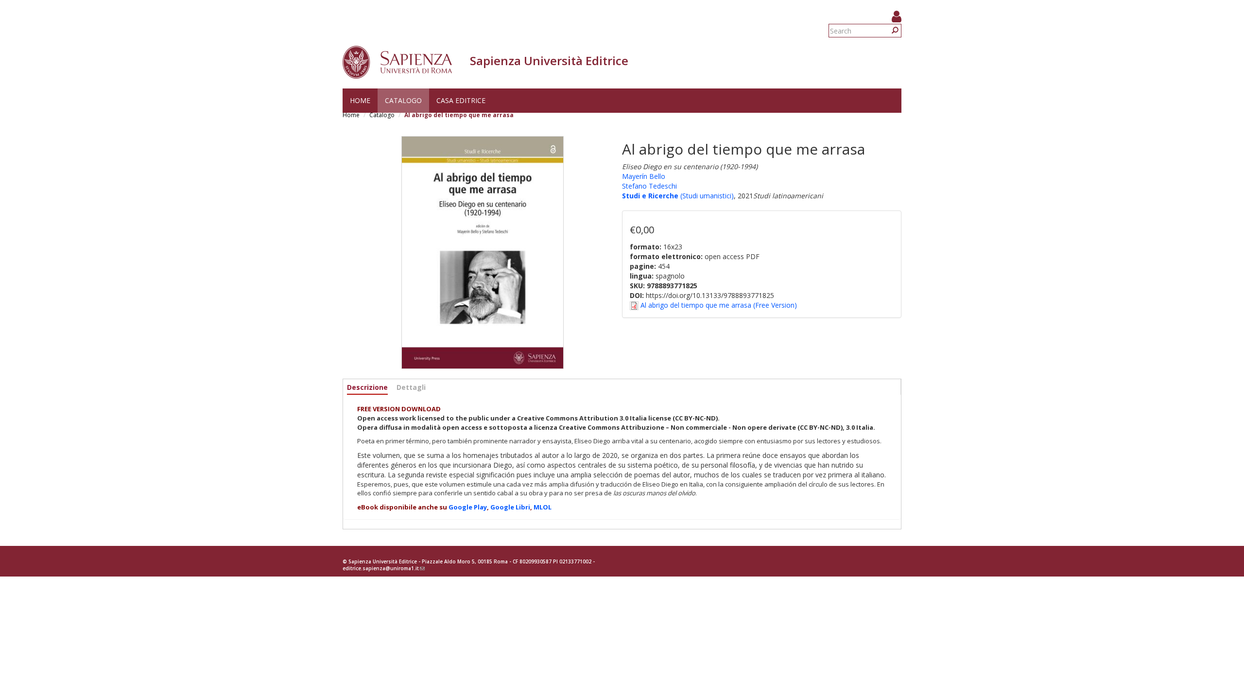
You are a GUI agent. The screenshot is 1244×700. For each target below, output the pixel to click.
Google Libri (510, 507)
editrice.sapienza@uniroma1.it (384, 568)
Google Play (468, 507)
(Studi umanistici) (706, 195)
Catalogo (403, 100)
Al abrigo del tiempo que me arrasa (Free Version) (718, 305)
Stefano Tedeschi (649, 186)
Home (360, 100)
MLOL (543, 507)
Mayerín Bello (643, 176)
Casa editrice (460, 100)
